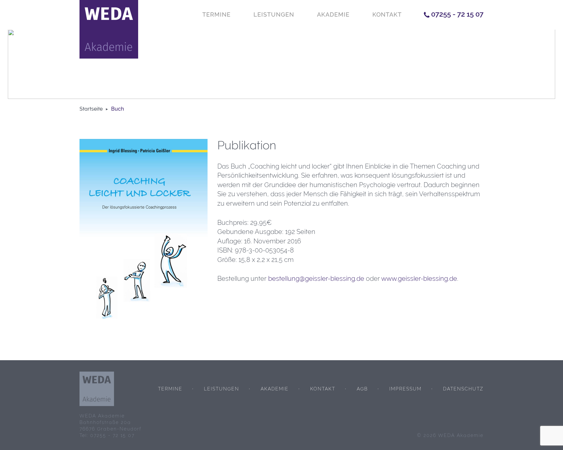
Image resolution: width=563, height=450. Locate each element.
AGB (362, 388)
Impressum (405, 388)
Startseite (91, 109)
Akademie (333, 14)
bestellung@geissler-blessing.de (316, 278)
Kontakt (387, 14)
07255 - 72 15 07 (457, 14)
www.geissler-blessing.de (419, 278)
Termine (216, 14)
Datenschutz (463, 388)
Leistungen (273, 14)
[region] (281, 64)
